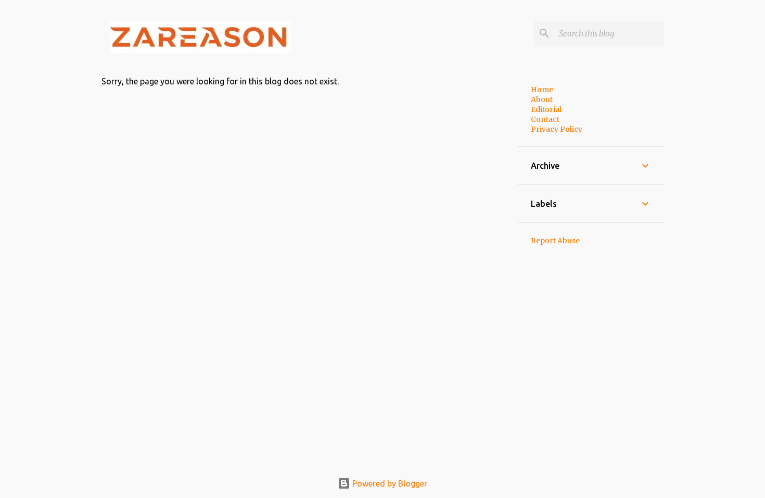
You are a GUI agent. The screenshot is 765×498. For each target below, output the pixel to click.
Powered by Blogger (388, 483)
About (542, 99)
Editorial (546, 109)
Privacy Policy (556, 129)
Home (542, 89)
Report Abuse (555, 240)
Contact (545, 119)
